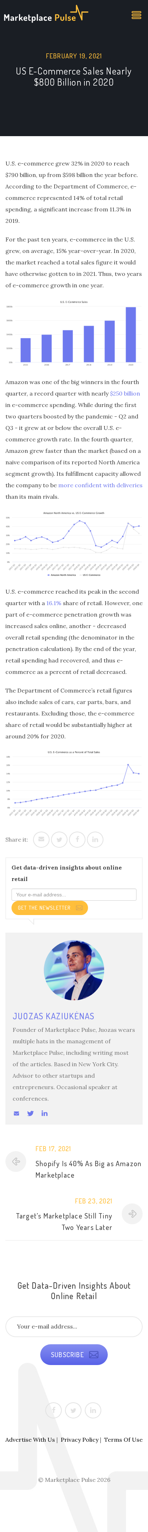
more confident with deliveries (100, 485)
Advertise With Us (30, 1439)
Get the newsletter (45, 908)
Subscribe (68, 1355)
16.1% (53, 603)
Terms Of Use (123, 1439)
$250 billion (125, 393)
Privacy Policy (79, 1439)
